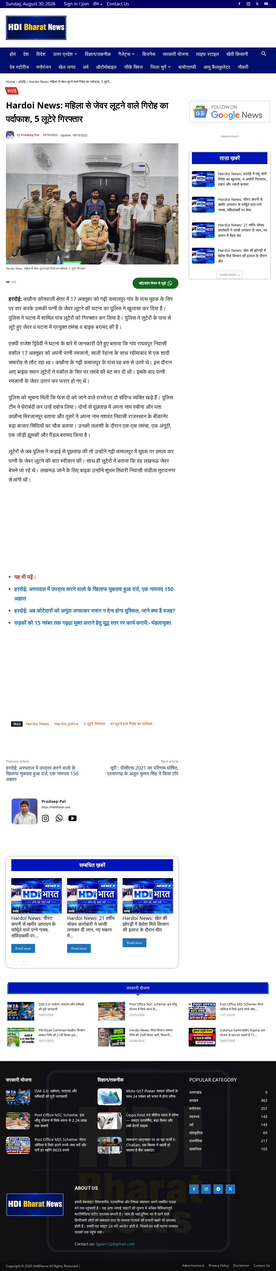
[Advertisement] (98, 637)
